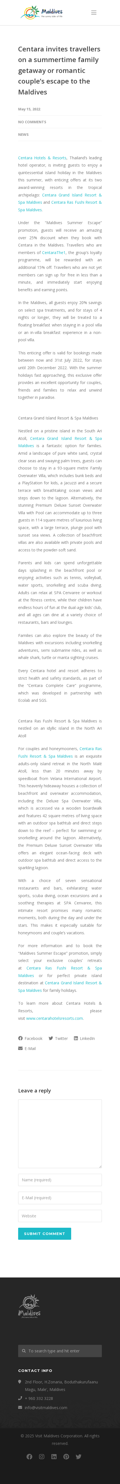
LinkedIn (87, 1038)
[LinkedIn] (53, 1456)
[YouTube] (90, 1456)
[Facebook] (29, 1456)
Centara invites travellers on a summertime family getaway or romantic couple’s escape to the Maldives (59, 70)
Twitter (61, 1038)
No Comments (32, 121)
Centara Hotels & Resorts (42, 157)
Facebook (32, 1038)
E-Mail (29, 1048)
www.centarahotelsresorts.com (54, 1018)
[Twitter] (78, 1456)
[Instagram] (41, 1456)
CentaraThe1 (54, 252)
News (23, 134)
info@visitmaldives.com (46, 1407)
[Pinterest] (66, 1456)
